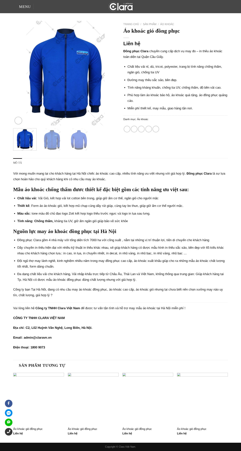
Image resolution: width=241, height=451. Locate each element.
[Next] (111, 73)
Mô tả (17, 162)
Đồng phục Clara (29, 240)
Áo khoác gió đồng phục (28, 428)
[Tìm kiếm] (37, 6)
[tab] (17, 163)
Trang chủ (131, 24)
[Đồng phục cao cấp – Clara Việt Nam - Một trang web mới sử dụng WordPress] (120, 6)
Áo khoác (167, 24)
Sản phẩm (149, 24)
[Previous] (20, 73)
